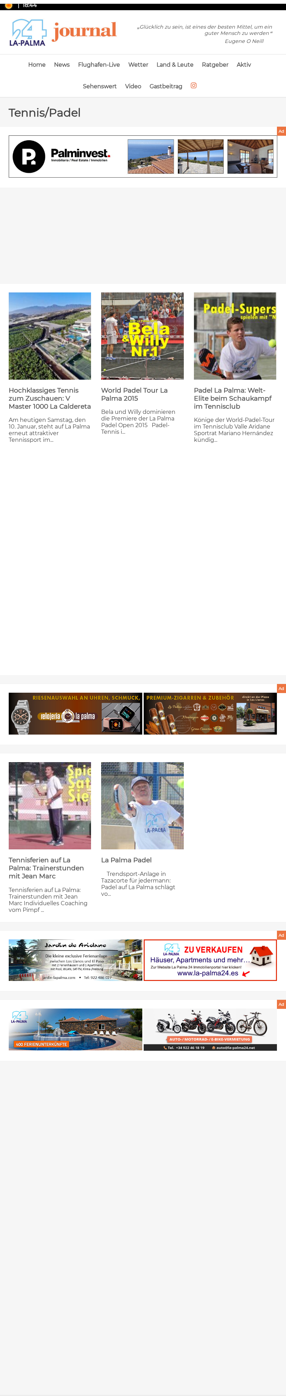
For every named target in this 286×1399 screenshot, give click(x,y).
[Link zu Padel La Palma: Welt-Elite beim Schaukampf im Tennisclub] (235, 336)
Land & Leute (175, 64)
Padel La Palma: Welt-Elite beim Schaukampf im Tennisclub (232, 398)
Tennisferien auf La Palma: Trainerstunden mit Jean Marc (46, 868)
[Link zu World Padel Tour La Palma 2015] (142, 336)
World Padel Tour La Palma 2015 (134, 394)
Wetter (138, 64)
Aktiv (244, 64)
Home (37, 64)
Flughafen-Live (99, 64)
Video (133, 86)
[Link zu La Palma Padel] (142, 805)
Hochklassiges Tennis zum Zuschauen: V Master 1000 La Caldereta (50, 398)
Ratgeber (215, 64)
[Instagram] (193, 86)
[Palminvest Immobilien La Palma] (143, 157)
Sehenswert (100, 86)
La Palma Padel (126, 860)
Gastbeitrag (166, 86)
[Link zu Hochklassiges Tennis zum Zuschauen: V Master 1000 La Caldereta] (50, 336)
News (62, 64)
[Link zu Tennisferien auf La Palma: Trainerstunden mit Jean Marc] (50, 805)
